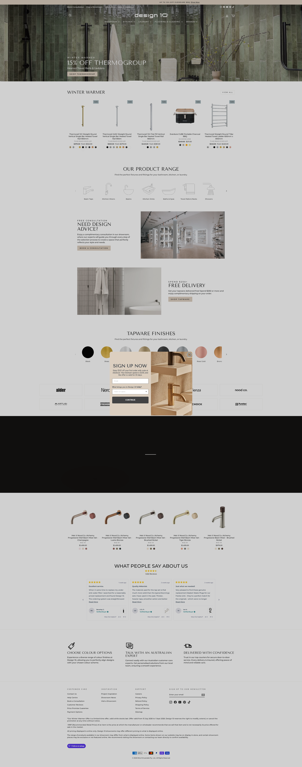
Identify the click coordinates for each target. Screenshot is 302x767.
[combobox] (129, 391)
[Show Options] (146, 391)
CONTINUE (130, 400)
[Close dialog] (189, 355)
